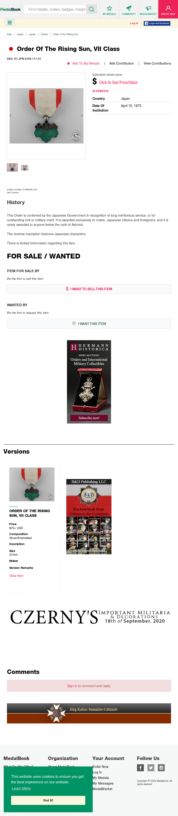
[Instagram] (161, 767)
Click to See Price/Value (118, 82)
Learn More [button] (21, 788)
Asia (9, 34)
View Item (16, 575)
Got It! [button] (48, 800)
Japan (20, 34)
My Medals (100, 777)
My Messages (103, 783)
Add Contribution (121, 63)
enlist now (100, 766)
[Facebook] (140, 767)
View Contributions (157, 63)
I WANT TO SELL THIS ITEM (91, 289)
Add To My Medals (86, 63)
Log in (134, 23)
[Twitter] (150, 767)
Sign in (72, 685)
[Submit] (91, 9)
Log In (97, 772)
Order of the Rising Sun (65, 34)
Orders (44, 34)
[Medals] (10, 7)
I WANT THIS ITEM (91, 324)
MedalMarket (102, 788)
